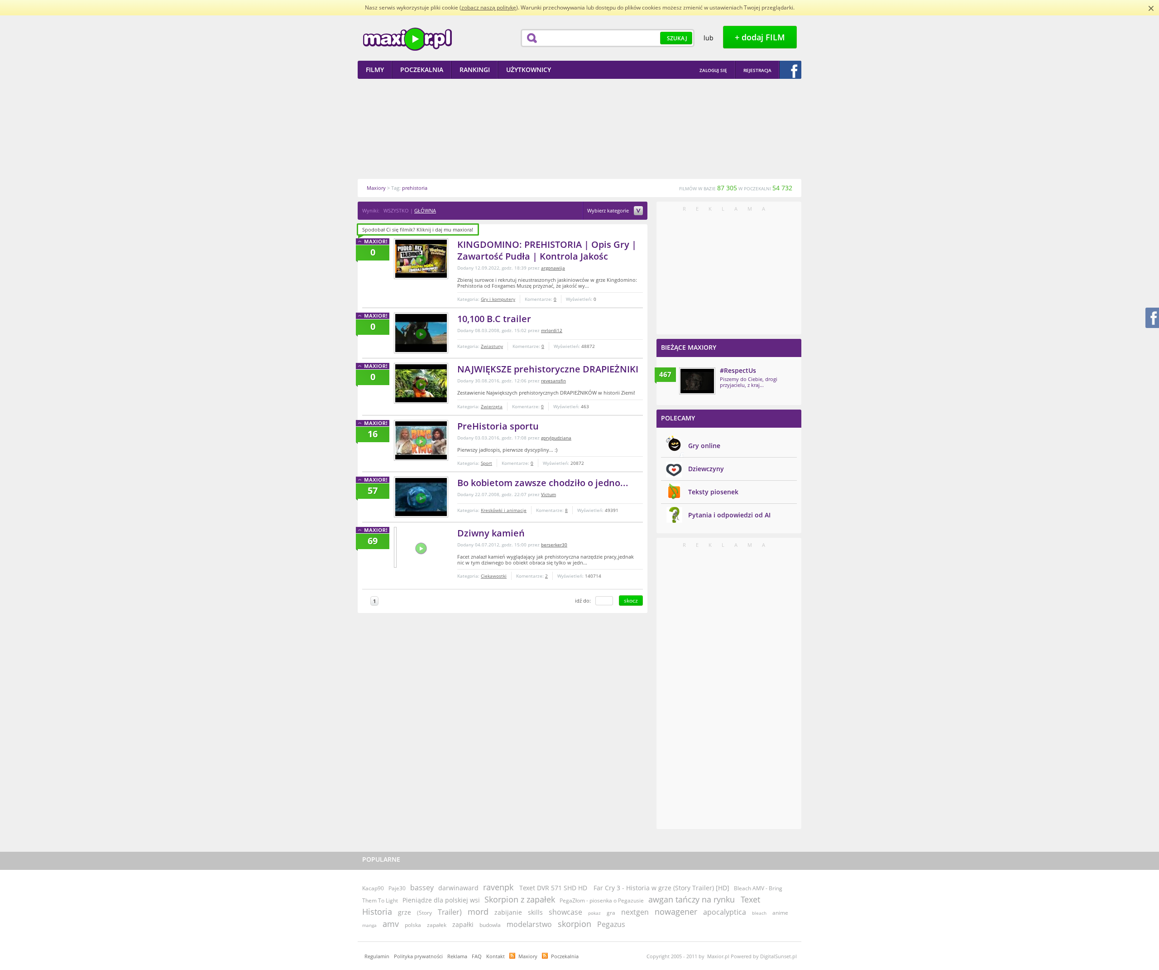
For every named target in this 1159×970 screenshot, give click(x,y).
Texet (750, 899)
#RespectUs (738, 370)
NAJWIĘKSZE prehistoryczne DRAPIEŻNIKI (547, 369)
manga (369, 925)
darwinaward (458, 887)
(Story (424, 913)
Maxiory (527, 956)
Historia (377, 911)
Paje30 (397, 888)
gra (611, 913)
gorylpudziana (556, 437)
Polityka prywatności (418, 956)
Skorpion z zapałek (519, 899)
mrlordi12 (551, 330)
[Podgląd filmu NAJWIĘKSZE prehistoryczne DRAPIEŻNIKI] (421, 383)
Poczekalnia (565, 956)
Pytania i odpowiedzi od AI (729, 515)
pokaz (594, 913)
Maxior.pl (407, 39)
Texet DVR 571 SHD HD (554, 887)
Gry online (704, 445)
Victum (548, 494)
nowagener (676, 911)
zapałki (463, 924)
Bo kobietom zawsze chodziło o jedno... (542, 483)
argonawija (553, 268)
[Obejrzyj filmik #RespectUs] (697, 381)
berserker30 (554, 544)
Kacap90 (373, 888)
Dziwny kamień (491, 533)
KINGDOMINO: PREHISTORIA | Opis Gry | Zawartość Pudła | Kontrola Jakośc (547, 250)
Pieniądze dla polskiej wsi (441, 900)
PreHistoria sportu (498, 426)
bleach (759, 913)
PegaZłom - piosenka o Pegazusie (602, 900)
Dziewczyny (706, 468)
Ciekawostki (494, 576)
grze (404, 912)
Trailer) (450, 912)
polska (413, 925)
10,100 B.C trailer (494, 319)
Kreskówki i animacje (504, 510)
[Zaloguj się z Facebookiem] (790, 70)
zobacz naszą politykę (488, 7)
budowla (490, 925)
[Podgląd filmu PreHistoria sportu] (421, 440)
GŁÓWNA (425, 210)
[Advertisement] (579, 128)
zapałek (436, 925)
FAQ (477, 956)
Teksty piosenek (713, 491)
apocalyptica (724, 912)
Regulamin (376, 956)
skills (535, 912)
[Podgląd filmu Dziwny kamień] (395, 547)
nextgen (635, 912)
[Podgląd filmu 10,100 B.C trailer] (421, 333)
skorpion (574, 923)
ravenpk (498, 887)
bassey (422, 888)
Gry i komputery (498, 299)
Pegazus (611, 924)
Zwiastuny (492, 346)
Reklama (457, 956)
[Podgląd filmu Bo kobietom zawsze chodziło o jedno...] (421, 497)
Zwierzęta (492, 406)
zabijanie (508, 912)
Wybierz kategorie (608, 211)
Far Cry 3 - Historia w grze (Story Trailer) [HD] (661, 887)
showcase (565, 912)
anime (780, 913)
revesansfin (553, 380)
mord (478, 911)
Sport (486, 463)
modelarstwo (529, 924)
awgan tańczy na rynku (691, 899)
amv (391, 923)
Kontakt (495, 956)
